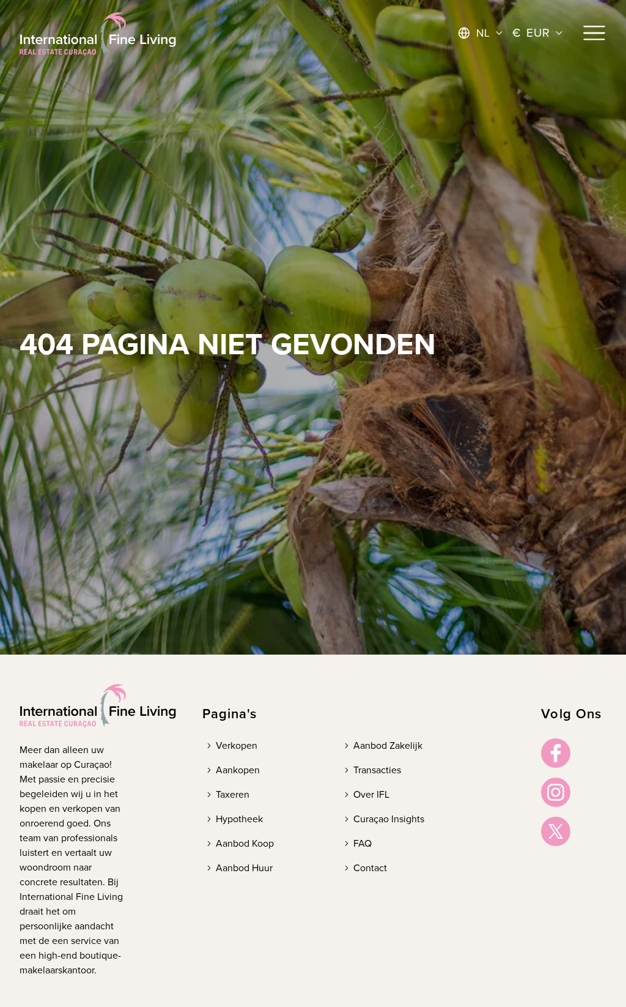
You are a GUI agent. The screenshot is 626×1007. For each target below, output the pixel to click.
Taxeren (232, 794)
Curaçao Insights (388, 819)
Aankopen (238, 770)
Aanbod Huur (244, 868)
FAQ (362, 843)
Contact (370, 868)
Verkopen (236, 745)
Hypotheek (239, 819)
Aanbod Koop (245, 843)
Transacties (377, 770)
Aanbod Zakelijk (387, 745)
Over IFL (371, 794)
